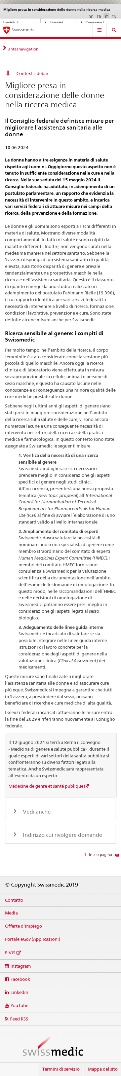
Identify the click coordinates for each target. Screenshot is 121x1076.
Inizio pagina (100, 854)
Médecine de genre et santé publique (45, 786)
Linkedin (19, 992)
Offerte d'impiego (23, 926)
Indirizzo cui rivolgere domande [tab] (62, 835)
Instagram (20, 966)
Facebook (20, 979)
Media (11, 913)
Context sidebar (32, 73)
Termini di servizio (61, 1069)
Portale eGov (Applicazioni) (32, 939)
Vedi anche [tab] (36, 812)
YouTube (19, 1005)
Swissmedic (23, 29)
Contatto (14, 900)
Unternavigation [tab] (22, 48)
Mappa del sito (103, 1069)
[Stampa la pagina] (117, 856)
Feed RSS (19, 1018)
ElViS (10, 952)
